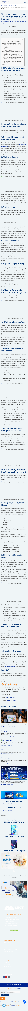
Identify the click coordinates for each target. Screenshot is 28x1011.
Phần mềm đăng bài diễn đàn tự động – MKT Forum (12, 752)
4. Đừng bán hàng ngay (8, 62)
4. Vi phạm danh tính (7, 48)
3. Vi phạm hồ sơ (7, 47)
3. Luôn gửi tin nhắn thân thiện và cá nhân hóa (12, 61)
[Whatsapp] (8, 684)
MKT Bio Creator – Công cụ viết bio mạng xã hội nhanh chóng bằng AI (13, 761)
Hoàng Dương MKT (10, 697)
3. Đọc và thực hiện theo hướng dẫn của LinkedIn (13, 55)
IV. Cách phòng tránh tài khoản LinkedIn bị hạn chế (12, 57)
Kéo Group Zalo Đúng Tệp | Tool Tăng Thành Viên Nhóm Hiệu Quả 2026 (13, 734)
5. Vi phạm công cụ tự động (9, 50)
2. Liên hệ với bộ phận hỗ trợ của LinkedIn (11, 54)
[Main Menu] (25, 2)
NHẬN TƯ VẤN (5, 995)
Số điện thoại (4, 992)
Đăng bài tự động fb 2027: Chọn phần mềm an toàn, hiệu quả (13, 724)
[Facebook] (2, 684)
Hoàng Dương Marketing (11, 700)
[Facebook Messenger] (16, 684)
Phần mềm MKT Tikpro (14, 850)
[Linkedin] (11, 684)
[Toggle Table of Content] (21, 40)
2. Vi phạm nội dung (7, 46)
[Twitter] (5, 684)
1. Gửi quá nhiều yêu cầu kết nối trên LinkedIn (12, 44)
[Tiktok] (9, 977)
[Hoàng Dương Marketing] (17, 700)
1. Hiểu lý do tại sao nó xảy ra (9, 53)
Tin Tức (7, 23)
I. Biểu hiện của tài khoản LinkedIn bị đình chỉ (11, 41)
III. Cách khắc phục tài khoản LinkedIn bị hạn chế (12, 51)
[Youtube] (6, 977)
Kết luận (4, 64)
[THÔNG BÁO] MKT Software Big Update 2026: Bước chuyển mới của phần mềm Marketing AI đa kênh (13, 782)
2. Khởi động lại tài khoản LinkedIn (10, 60)
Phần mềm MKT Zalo (14, 836)
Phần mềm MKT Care (14, 822)
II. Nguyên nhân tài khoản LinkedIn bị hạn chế (11, 43)
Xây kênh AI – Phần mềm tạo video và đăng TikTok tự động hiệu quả (13, 743)
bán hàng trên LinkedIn (10, 666)
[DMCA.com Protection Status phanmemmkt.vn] (14, 930)
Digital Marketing (20, 21)
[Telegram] (14, 684)
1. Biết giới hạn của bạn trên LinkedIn (10, 58)
